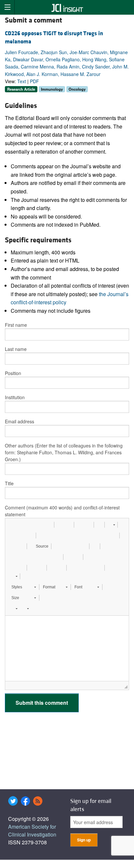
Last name (16, 349)
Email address (19, 421)
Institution (15, 397)
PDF (34, 81)
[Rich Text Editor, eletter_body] (67, 648)
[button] (12, 525)
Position (13, 373)
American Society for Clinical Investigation (32, 830)
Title (9, 483)
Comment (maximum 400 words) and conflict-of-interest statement (62, 511)
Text (21, 81)
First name (16, 325)
